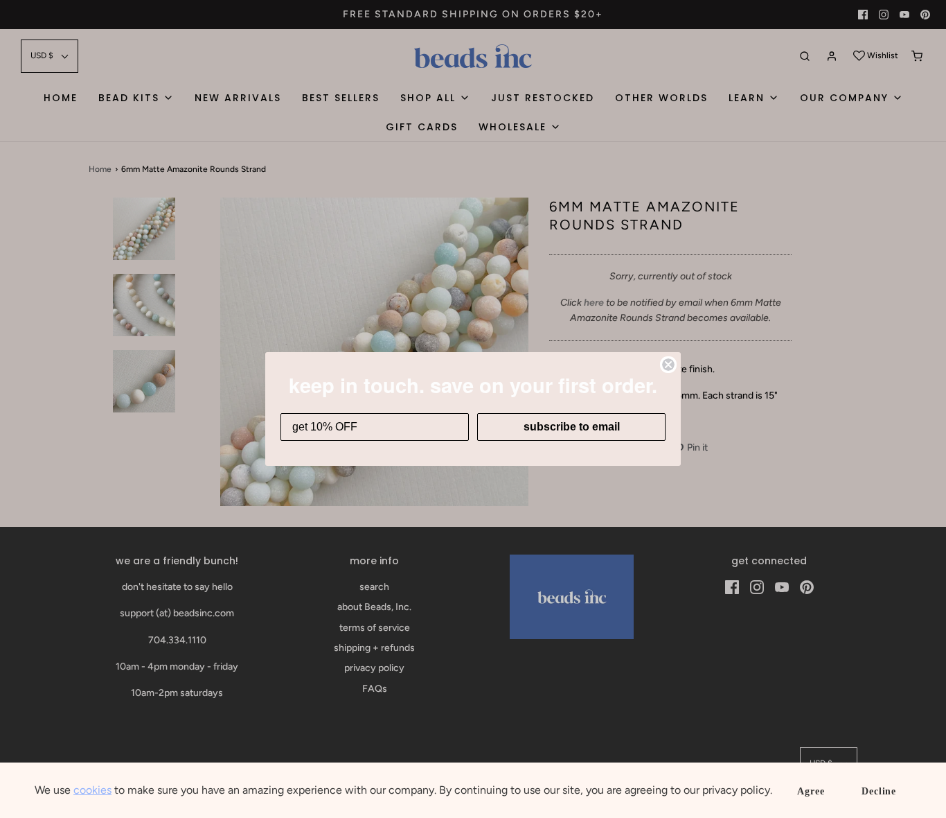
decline (879, 791)
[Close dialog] (668, 365)
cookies (92, 790)
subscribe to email (572, 427)
